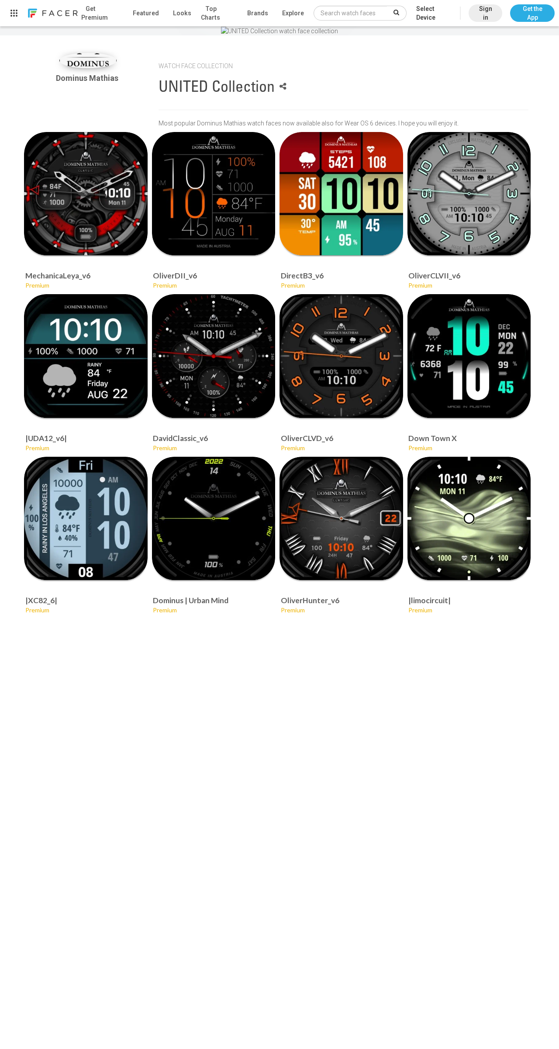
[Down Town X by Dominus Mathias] (469, 356)
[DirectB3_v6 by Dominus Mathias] (341, 194)
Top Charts (210, 13)
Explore (293, 13)
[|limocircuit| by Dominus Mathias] (469, 518)
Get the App (532, 13)
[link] (52, 13)
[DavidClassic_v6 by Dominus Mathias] (214, 356)
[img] (88, 60)
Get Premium (94, 13)
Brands (257, 13)
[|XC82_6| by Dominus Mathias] (86, 518)
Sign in (485, 13)
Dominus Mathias (88, 78)
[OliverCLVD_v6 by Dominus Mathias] (341, 356)
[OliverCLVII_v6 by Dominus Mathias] (469, 194)
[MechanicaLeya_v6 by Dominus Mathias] (86, 194)
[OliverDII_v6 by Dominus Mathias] (214, 194)
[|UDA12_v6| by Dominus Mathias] (86, 356)
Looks (182, 13)
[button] (532, 8)
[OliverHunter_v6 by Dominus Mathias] (341, 518)
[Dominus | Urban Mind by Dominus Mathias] (214, 518)
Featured (146, 13)
